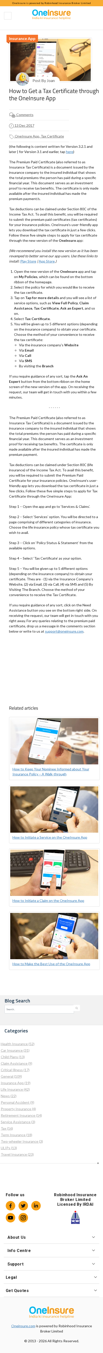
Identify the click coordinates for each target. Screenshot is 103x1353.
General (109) (11, 1076)
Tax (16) (7, 1128)
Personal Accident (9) (17, 1102)
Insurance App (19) (15, 1083)
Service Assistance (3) (18, 1122)
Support (16, 1264)
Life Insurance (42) (15, 1089)
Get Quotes (17, 1290)
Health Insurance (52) (17, 1044)
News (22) (8, 1096)
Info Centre (19, 1250)
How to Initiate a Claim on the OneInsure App (48, 900)
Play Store (28, 261)
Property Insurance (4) (18, 1109)
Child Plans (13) (13, 1057)
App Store (47, 261)
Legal (11, 1277)
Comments (25, 115)
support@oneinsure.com (64, 631)
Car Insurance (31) (15, 1050)
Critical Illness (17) (15, 1070)
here (69, 152)
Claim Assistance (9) (16, 1063)
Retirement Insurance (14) (21, 1115)
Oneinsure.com (23, 1326)
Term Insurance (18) (16, 1135)
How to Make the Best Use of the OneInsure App (51, 964)
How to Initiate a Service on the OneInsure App (49, 837)
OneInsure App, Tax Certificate (39, 136)
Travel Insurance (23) (17, 1154)
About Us (17, 1237)
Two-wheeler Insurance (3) (22, 1141)
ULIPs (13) (9, 1148)
